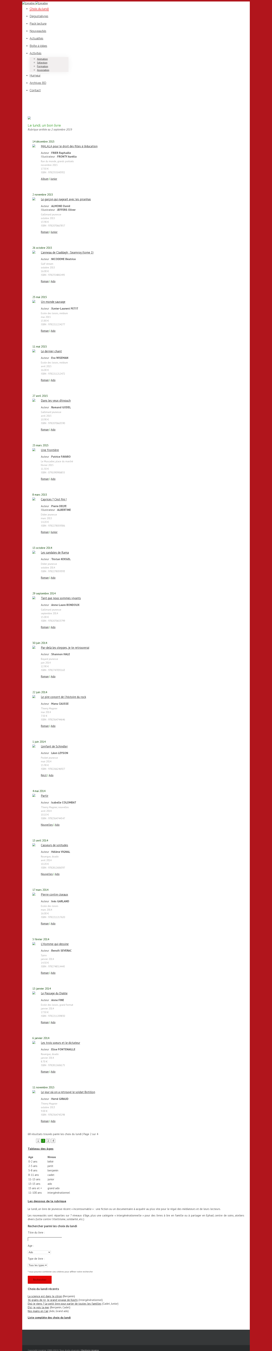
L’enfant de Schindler (54, 746)
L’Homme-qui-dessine (55, 944)
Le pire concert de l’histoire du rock (63, 697)
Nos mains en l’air (38, 1311)
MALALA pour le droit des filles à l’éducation (69, 146)
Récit (44, 775)
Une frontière (50, 450)
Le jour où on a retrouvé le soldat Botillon (68, 1092)
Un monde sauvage (53, 302)
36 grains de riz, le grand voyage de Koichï (53, 1300)
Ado (53, 281)
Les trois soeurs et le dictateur (60, 1043)
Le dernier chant (51, 351)
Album (44, 179)
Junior (54, 179)
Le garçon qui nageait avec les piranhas (66, 199)
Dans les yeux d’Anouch (56, 400)
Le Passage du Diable (54, 993)
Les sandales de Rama (55, 552)
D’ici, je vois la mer (38, 1307)
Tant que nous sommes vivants (61, 598)
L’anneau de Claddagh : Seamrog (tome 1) (67, 252)
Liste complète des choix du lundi (49, 1317)
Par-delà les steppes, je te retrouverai (65, 648)
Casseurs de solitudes (54, 845)
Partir (44, 796)
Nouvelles (47, 824)
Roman (45, 232)
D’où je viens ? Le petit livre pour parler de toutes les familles (64, 1303)
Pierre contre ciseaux (54, 894)
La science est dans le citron (45, 1296)
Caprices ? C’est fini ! (54, 499)
